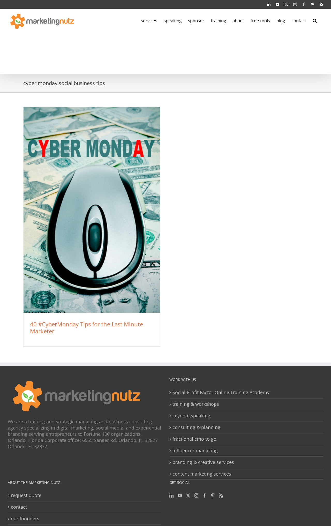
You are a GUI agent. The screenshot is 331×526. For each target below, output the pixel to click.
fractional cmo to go (194, 439)
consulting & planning (196, 427)
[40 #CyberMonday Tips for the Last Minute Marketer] (92, 210)
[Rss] (221, 495)
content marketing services (201, 474)
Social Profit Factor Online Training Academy (220, 392)
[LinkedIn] (171, 495)
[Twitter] (188, 495)
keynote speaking (191, 416)
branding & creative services (203, 462)
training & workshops (195, 404)
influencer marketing (195, 451)
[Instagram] (196, 495)
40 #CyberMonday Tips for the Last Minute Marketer (86, 327)
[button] (315, 20)
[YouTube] (180, 495)
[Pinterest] (213, 495)
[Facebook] (204, 495)
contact (19, 507)
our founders (25, 519)
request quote (26, 495)
